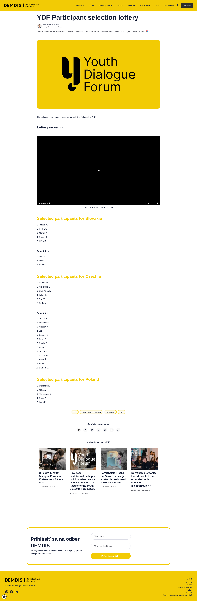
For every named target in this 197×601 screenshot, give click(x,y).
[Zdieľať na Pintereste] (92, 430)
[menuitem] (91, 5)
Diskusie (131, 5)
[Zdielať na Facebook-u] (79, 430)
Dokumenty (169, 5)
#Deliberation (110, 412)
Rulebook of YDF (88, 117)
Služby (120, 5)
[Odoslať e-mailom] (112, 430)
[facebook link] (11, 593)
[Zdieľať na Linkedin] (105, 430)
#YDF (75, 412)
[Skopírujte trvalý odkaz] (118, 430)
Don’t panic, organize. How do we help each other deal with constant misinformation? (144, 479)
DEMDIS (56, 25)
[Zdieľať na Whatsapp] (98, 430)
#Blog (121, 412)
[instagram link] (7, 593)
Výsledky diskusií (106, 5)
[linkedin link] (16, 593)
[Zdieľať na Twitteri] (85, 430)
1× (145, 203)
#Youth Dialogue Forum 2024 (91, 412)
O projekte (78, 5)
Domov (189, 582)
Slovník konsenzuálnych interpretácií (177, 595)
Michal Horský (47, 25)
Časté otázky (145, 5)
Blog (158, 5)
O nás (91, 5)
